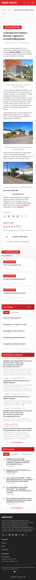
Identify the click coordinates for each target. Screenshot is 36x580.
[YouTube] (12, 534)
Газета (10, 10)
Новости (4, 543)
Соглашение (5, 549)
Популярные (15, 312)
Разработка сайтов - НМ (18, 577)
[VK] (17, 216)
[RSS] (25, 534)
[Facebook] (13, 216)
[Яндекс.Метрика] (18, 572)
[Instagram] (3, 534)
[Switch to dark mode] (28, 2)
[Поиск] (24, 3)
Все (29, 307)
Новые (6, 312)
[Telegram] (9, 216)
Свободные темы (27, 454)
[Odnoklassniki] (19, 534)
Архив (3, 546)
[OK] (22, 216)
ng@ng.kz (25, 205)
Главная (4, 10)
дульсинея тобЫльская (11, 424)
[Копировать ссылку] (26, 216)
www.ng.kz (20, 207)
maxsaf (7, 394)
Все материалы (7, 255)
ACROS (7, 358)
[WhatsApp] (5, 216)
